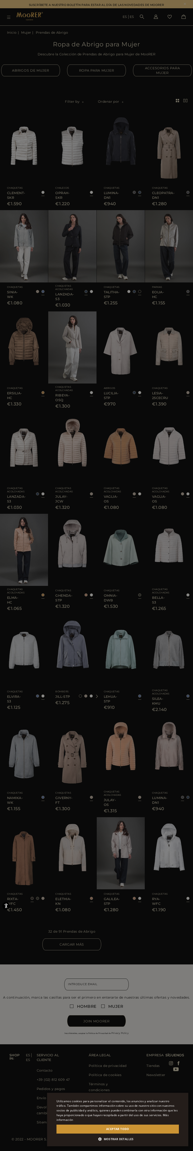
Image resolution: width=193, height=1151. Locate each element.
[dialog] (96, 575)
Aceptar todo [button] (117, 1129)
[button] (117, 1139)
